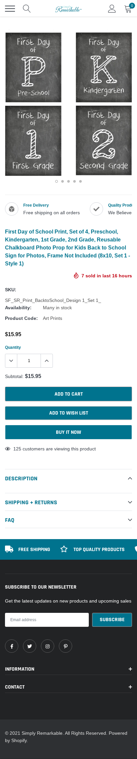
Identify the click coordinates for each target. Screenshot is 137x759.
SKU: (10, 289)
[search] (27, 8)
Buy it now (68, 432)
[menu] (10, 9)
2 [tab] (62, 181)
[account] (112, 8)
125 (17, 448)
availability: (18, 307)
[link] (11, 646)
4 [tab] (74, 181)
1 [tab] (56, 181)
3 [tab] (68, 181)
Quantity (13, 347)
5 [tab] (80, 181)
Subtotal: (14, 376)
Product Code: (21, 318)
